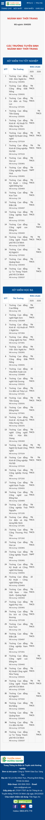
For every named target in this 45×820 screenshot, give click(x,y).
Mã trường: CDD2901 (17, 82)
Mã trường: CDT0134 (17, 154)
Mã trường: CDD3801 (17, 164)
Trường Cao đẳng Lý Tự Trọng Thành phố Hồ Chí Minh (18, 272)
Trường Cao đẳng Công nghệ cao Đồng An (18, 227)
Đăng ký (30, 3)
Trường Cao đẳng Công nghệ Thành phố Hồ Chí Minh (18, 240)
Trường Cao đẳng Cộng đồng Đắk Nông (18, 89)
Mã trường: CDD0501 (17, 573)
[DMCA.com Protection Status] (22, 802)
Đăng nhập (39, 3)
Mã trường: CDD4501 (17, 488)
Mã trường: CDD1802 (17, 441)
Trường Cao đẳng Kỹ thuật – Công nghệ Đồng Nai (18, 183)
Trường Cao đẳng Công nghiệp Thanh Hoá (18, 170)
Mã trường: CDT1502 (17, 538)
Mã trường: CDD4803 (17, 189)
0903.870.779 (26, 811)
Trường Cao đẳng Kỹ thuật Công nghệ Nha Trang (18, 671)
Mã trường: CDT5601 (17, 413)
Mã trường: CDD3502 (17, 598)
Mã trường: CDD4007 (17, 208)
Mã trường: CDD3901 (17, 608)
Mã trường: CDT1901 (17, 526)
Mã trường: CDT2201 (17, 107)
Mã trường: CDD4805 (17, 501)
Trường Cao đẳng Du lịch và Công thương (18, 614)
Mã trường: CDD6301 (17, 94)
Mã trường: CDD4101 (17, 677)
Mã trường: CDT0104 (17, 141)
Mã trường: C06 (15, 311)
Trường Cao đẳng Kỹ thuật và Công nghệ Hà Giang (18, 567)
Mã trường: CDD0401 (17, 709)
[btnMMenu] (3, 4)
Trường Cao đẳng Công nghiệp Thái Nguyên (18, 508)
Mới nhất (18, 8)
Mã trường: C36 (15, 198)
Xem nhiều (29, 8)
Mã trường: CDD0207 (17, 277)
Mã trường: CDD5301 (17, 116)
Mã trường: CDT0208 (17, 245)
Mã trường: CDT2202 (17, 479)
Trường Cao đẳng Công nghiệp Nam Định (18, 215)
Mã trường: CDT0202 (17, 255)
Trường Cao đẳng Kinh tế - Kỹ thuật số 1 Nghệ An (18, 327)
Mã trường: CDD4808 (17, 375)
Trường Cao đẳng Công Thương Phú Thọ (18, 533)
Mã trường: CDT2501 (17, 220)
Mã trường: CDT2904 (17, 333)
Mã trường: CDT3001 (17, 343)
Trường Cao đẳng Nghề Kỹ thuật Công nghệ (18, 136)
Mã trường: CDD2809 (17, 321)
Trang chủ (6, 8)
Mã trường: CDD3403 (17, 265)
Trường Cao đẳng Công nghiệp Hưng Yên (18, 473)
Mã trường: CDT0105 (17, 728)
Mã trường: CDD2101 (17, 384)
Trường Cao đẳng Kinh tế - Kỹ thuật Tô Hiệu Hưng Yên (18, 123)
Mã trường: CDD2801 (17, 176)
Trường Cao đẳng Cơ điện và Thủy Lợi (18, 101)
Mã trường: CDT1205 (17, 513)
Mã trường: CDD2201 (17, 129)
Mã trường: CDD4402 (17, 233)
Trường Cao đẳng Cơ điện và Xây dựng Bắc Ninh (18, 520)
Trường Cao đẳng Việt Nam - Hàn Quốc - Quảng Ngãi (18, 592)
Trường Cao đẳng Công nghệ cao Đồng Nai (18, 495)
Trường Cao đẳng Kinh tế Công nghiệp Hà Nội (18, 148)
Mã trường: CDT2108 (17, 620)
